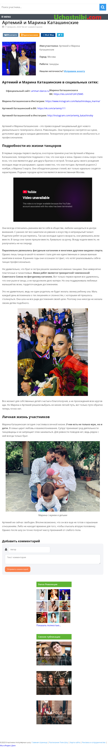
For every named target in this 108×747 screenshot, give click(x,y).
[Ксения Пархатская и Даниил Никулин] (64, 622)
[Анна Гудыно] (53, 599)
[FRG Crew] (64, 610)
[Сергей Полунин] (53, 610)
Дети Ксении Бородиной (50, 716)
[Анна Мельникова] (53, 622)
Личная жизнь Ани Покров (51, 657)
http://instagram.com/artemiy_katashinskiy (70, 115)
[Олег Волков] (41, 622)
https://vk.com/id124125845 (68, 94)
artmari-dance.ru (40, 90)
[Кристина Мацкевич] (41, 610)
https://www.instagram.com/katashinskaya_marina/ (72, 101)
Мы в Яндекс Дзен (8, 745)
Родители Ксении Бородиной (52, 687)
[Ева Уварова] (41, 599)
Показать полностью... (48, 625)
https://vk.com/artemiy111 (51, 108)
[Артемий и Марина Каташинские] (64, 599)
